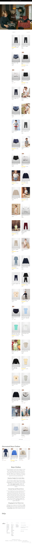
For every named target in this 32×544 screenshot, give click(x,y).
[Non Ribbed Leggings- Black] (25, 40)
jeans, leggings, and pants (14, 484)
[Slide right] (29, 446)
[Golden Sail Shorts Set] (25, 243)
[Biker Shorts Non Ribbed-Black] (25, 74)
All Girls (8, 527)
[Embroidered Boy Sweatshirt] (23, 452)
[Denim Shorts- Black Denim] (16, 158)
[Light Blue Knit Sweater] (25, 141)
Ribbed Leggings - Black (15, 46)
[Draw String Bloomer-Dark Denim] (16, 311)
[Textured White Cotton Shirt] (25, 327)
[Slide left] (27, 446)
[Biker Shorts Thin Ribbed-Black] (25, 56)
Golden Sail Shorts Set (24, 249)
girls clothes (18, 499)
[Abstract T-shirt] (16, 175)
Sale (7, 530)
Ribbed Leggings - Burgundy (24, 232)
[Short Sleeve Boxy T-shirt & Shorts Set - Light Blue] (25, 311)
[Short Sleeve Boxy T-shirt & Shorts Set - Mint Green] (16, 327)
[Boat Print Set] (25, 361)
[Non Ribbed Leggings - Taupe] (16, 243)
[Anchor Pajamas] (16, 260)
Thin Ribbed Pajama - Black (25, 283)
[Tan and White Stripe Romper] (25, 345)
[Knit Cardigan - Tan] (16, 192)
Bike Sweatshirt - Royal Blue (14, 458)
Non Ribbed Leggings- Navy (16, 283)
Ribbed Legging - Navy (15, 98)
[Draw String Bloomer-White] (25, 394)
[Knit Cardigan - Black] (16, 394)
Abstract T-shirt (14, 181)
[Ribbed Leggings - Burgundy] (25, 225)
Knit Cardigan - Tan (15, 198)
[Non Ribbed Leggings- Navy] (16, 277)
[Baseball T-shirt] (16, 125)
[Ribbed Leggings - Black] (16, 40)
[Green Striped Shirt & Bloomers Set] (25, 378)
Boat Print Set (23, 367)
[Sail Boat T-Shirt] (16, 294)
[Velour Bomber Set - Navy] (5, 452)
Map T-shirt (23, 114)
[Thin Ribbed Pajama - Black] (25, 277)
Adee (14, 539)
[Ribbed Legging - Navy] (16, 92)
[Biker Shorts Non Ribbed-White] (16, 74)
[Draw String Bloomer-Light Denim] (16, 108)
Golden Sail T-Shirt (15, 384)
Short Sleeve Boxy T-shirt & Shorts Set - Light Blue (25, 317)
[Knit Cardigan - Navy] (25, 175)
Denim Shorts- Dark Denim (16, 147)
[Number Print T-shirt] (25, 192)
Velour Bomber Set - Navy (5, 458)
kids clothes (10, 508)
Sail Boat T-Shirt (14, 300)
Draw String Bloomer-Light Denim (16, 115)
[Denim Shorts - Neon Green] (16, 345)
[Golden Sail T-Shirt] (16, 378)
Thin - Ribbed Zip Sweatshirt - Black (14, 368)
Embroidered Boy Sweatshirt (22, 458)
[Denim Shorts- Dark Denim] (16, 141)
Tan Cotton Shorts (14, 215)
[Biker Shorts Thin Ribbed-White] (25, 158)
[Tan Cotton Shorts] (16, 209)
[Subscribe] (25, 525)
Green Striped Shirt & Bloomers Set (24, 385)
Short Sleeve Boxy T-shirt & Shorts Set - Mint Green (16, 334)
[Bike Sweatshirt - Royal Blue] (14, 452)
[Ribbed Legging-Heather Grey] (25, 125)
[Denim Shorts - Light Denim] (16, 56)
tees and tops (9, 482)
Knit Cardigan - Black (15, 400)
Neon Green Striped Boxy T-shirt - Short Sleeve (16, 232)
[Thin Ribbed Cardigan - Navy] (25, 260)
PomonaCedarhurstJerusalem (17, 526)
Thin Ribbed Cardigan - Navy (25, 267)
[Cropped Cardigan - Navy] (25, 294)
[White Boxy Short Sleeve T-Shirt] (25, 209)
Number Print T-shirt (24, 198)
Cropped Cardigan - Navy (25, 300)
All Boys (8, 526)
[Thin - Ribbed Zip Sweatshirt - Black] (16, 361)
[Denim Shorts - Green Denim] (25, 92)
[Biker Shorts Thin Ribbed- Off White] (25, 428)
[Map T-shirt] (25, 108)
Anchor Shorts (14, 434)
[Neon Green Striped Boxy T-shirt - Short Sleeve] (16, 225)
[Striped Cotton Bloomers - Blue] (25, 411)
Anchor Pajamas (14, 266)
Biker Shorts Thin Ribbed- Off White (25, 435)
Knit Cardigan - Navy (24, 181)
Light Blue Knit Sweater (25, 147)
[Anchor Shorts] (16, 428)
